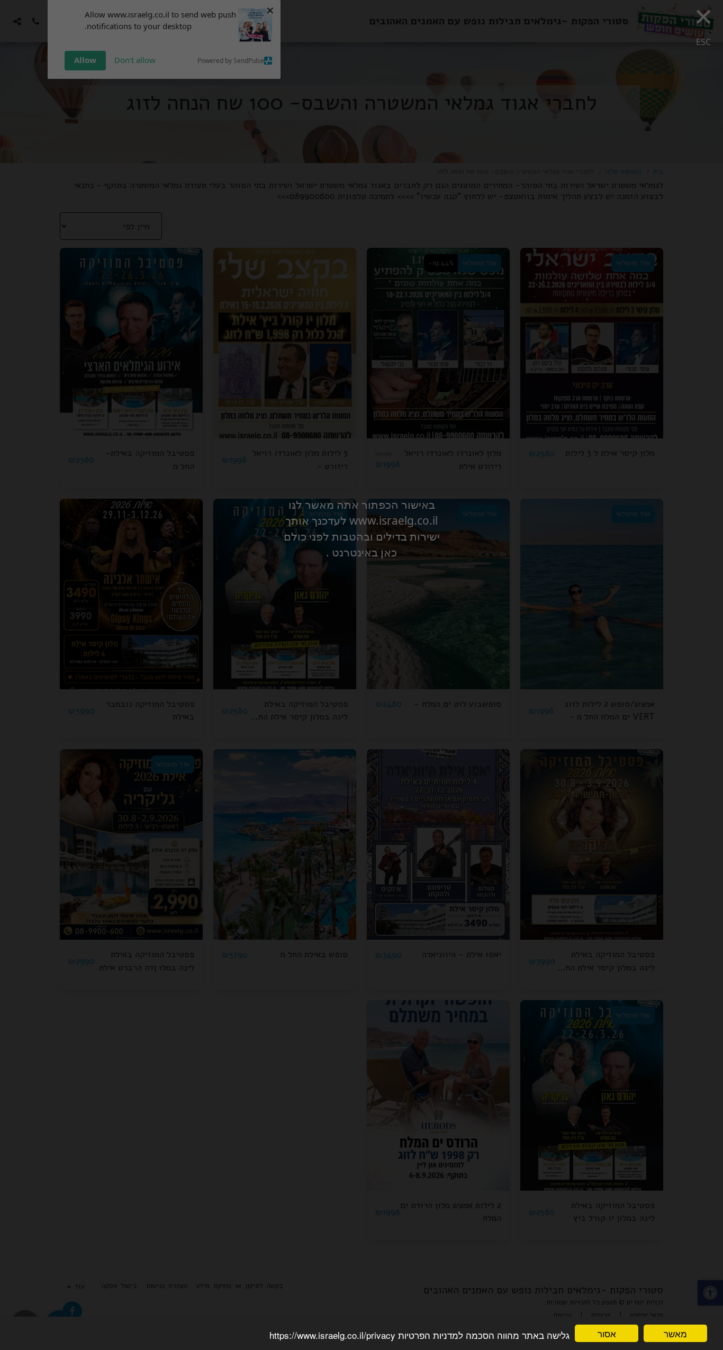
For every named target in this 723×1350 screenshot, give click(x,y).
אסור (607, 1333)
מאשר (675, 1333)
